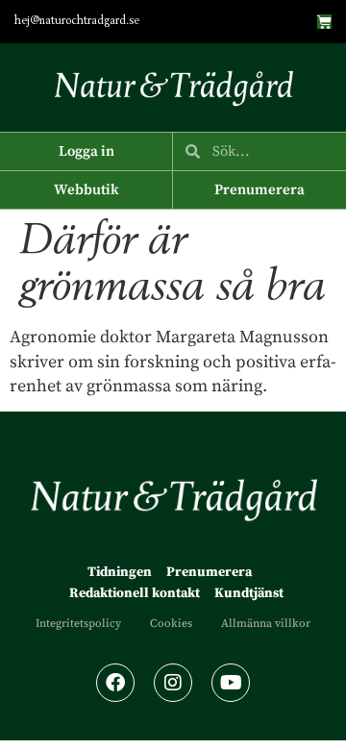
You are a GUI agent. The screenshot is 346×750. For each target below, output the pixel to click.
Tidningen (119, 572)
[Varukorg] (324, 21)
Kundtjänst (249, 593)
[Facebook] (115, 682)
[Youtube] (230, 682)
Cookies (171, 623)
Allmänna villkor (265, 623)
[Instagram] (173, 682)
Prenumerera (209, 572)
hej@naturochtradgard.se (76, 21)
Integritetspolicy (78, 623)
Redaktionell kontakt (134, 593)
